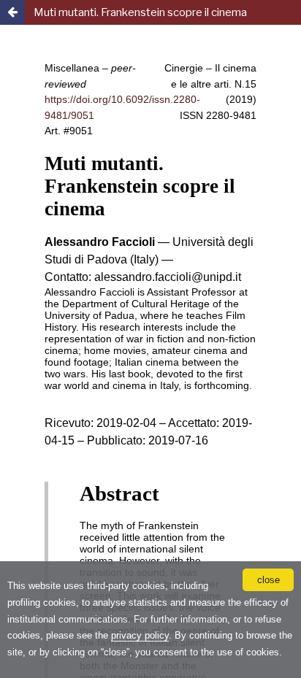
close (268, 579)
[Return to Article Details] (12, 12)
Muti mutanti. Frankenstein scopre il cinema (140, 12)
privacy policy (140, 635)
